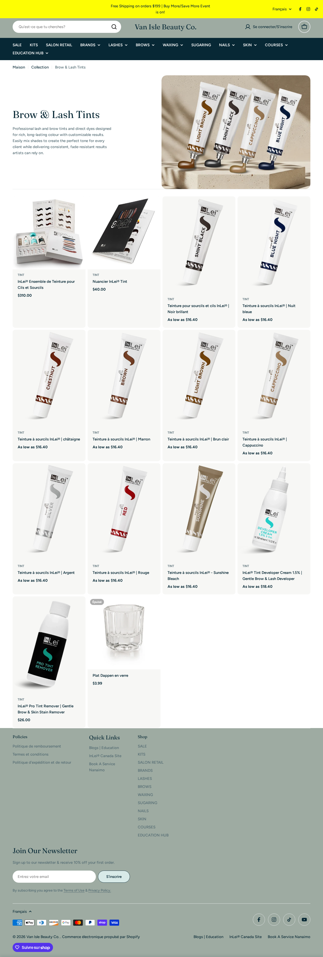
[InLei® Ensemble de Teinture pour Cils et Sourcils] (49, 232)
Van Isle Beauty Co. (166, 26)
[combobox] (67, 27)
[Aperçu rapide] (78, 207)
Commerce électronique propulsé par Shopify (101, 937)
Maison (19, 67)
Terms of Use (74, 890)
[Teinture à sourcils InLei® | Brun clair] (199, 378)
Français (280, 9)
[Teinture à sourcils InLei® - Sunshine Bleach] (199, 512)
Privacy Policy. (99, 890)
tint (246, 566)
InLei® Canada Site (245, 937)
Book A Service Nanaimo (289, 937)
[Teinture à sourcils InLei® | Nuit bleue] (273, 245)
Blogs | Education (208, 937)
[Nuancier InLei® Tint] (124, 232)
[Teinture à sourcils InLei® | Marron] (124, 378)
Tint (21, 275)
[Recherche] (114, 27)
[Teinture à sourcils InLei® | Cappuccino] (273, 378)
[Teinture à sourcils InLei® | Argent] (49, 512)
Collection (40, 67)
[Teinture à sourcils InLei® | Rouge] (124, 512)
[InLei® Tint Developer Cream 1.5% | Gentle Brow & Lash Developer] (273, 512)
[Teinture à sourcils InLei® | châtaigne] (49, 378)
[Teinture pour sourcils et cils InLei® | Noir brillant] (199, 245)
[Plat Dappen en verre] (124, 632)
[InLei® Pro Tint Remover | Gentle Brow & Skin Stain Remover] (49, 645)
